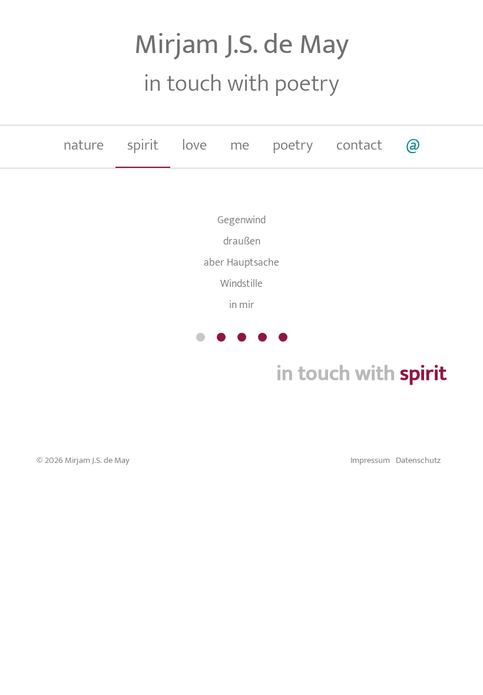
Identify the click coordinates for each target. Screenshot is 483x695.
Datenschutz (418, 460)
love (194, 145)
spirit (142, 145)
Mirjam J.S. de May (241, 44)
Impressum (370, 460)
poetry (293, 145)
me (239, 145)
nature (84, 145)
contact (359, 145)
